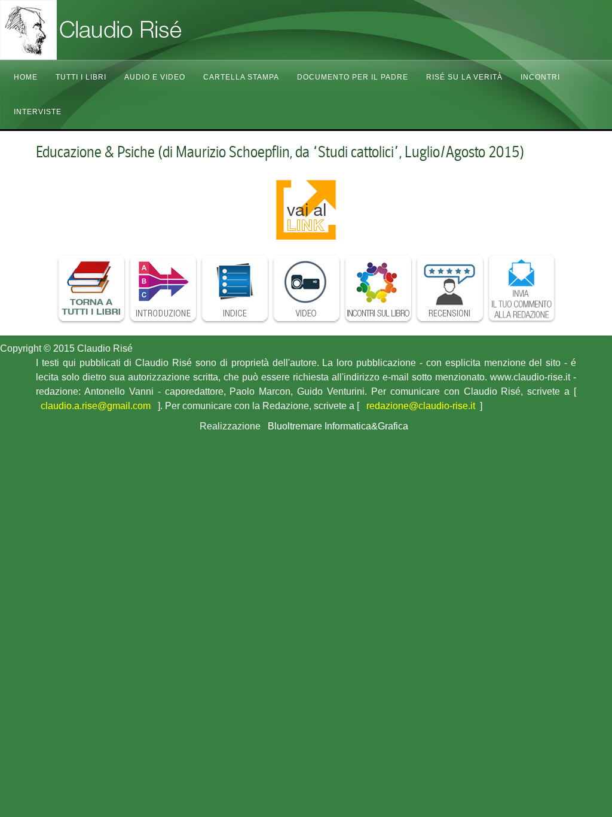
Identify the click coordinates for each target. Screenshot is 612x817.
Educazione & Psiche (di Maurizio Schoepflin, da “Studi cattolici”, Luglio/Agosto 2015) (280, 151)
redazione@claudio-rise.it (420, 406)
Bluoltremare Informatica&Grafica (338, 426)
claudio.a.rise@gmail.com (96, 406)
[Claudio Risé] (119, 30)
